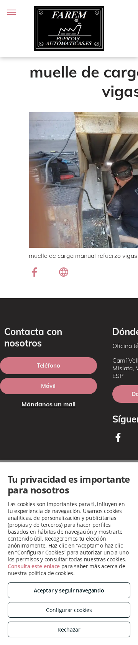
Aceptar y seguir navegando (69, 590)
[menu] (11, 12)
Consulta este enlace (34, 566)
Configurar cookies (69, 610)
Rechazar (69, 629)
